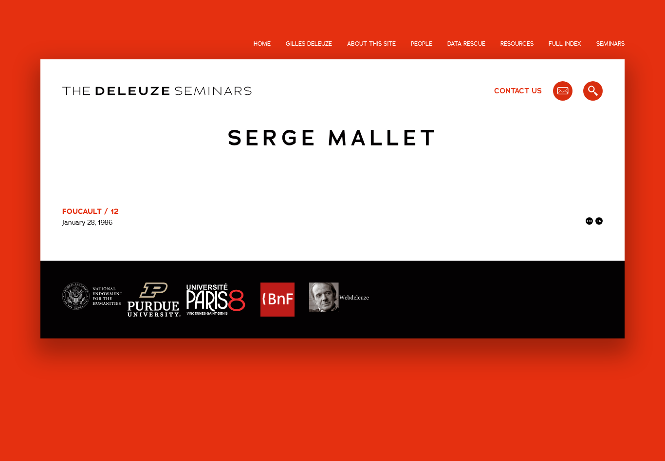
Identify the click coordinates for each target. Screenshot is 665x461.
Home (262, 44)
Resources (517, 44)
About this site (371, 44)
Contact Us (518, 91)
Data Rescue (466, 44)
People (421, 44)
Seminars (610, 44)
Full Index (565, 44)
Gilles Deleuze (309, 44)
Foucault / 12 (90, 211)
